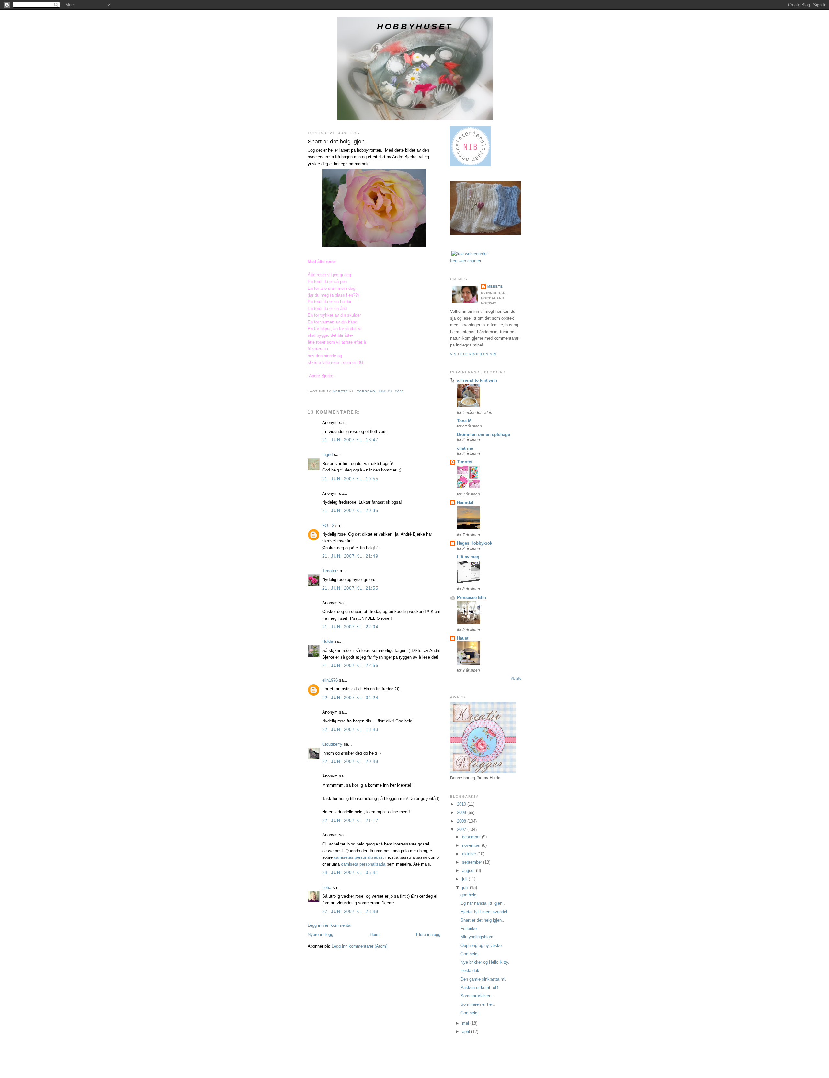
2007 (462, 829)
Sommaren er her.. (477, 1004)
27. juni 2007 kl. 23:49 (350, 911)
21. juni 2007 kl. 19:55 (350, 478)
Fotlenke (468, 928)
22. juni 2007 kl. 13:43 (350, 729)
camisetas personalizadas (358, 857)
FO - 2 (328, 525)
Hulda (327, 641)
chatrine (465, 448)
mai (466, 1023)
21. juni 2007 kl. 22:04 (350, 626)
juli (465, 879)
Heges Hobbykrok (474, 543)
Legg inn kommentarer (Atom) (359, 946)
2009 (462, 812)
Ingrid (327, 454)
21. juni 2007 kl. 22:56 (350, 665)
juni (466, 887)
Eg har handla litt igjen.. (482, 903)
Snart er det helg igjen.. (482, 920)
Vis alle (516, 678)
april (466, 1031)
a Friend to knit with (477, 380)
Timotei (329, 570)
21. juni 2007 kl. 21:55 (350, 588)
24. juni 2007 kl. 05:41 (350, 872)
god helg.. (469, 894)
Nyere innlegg (320, 934)
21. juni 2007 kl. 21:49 (350, 556)
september (472, 862)
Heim (375, 934)
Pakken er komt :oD (479, 987)
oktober (469, 853)
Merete (495, 286)
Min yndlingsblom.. (478, 937)
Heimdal (465, 502)
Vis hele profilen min (473, 354)
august (469, 870)
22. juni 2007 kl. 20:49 (350, 761)
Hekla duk (469, 970)
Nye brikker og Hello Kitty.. (485, 962)
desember (472, 836)
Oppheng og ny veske (481, 945)
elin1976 (330, 680)
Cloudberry (332, 744)
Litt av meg (468, 556)
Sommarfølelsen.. (477, 995)
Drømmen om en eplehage (483, 434)
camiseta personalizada (363, 864)
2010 (462, 804)
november (472, 845)
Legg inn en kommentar (330, 925)
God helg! (469, 953)
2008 (462, 821)
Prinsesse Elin (471, 597)
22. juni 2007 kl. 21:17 (350, 820)
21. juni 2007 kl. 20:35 (350, 510)
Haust (462, 638)
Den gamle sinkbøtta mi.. (484, 979)
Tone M (464, 420)
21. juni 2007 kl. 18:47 (350, 439)
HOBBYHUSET (415, 26)
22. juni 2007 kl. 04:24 (350, 697)
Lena (326, 887)
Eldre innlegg (428, 934)
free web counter (465, 260)
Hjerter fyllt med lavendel (483, 911)
